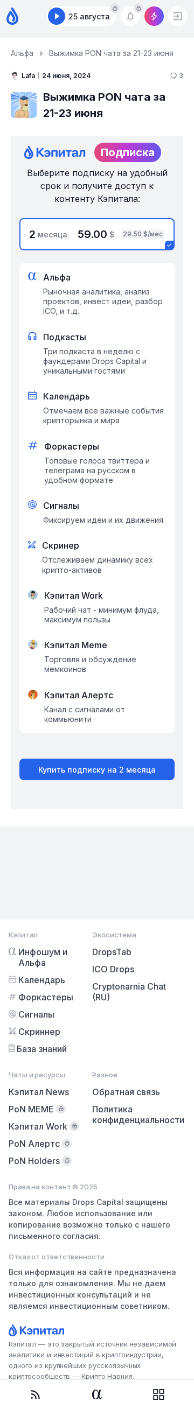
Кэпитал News (39, 1091)
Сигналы (36, 1014)
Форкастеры (45, 997)
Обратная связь (126, 1091)
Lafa (28, 76)
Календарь (41, 980)
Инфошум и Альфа (42, 957)
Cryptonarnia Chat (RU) (129, 992)
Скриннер (39, 1031)
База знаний (42, 1048)
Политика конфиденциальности (138, 1114)
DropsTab (111, 952)
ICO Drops (113, 969)
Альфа (22, 53)
